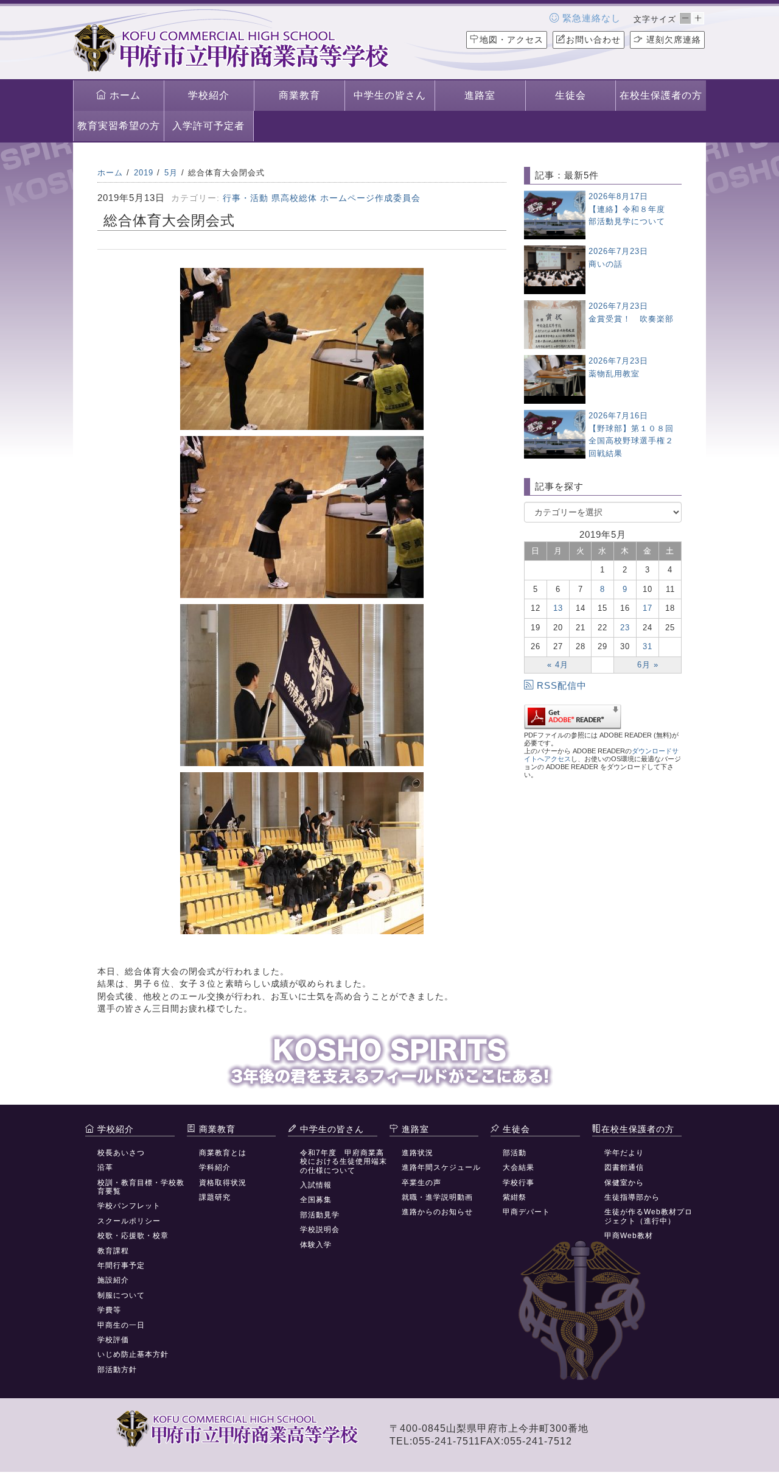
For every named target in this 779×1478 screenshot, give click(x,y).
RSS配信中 (562, 685)
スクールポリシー (129, 1221)
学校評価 (113, 1339)
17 (647, 608)
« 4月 (557, 664)
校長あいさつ (121, 1153)
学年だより (624, 1153)
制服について (121, 1295)
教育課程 (113, 1251)
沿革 (105, 1167)
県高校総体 (294, 198)
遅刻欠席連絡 (672, 39)
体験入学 (316, 1244)
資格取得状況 (222, 1182)
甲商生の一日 (121, 1325)
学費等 (109, 1310)
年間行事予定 (121, 1265)
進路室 (479, 95)
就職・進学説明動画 (437, 1197)
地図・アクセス (511, 39)
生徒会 (570, 95)
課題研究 (215, 1197)
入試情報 (316, 1185)
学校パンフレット (129, 1206)
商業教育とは (222, 1153)
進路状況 (417, 1153)
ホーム (124, 95)
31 (647, 646)
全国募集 (316, 1199)
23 (625, 627)
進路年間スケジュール (441, 1167)
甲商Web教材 (628, 1235)
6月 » (647, 664)
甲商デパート (526, 1212)
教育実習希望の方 (118, 126)
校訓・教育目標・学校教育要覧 (140, 1186)
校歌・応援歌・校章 (133, 1235)
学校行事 (518, 1182)
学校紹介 (208, 95)
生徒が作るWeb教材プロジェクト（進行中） (648, 1216)
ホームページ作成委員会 (370, 198)
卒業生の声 (421, 1182)
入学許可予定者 (208, 126)
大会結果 (518, 1167)
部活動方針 (117, 1369)
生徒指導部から (632, 1197)
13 (558, 608)
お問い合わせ (593, 39)
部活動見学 (320, 1215)
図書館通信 (624, 1167)
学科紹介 (215, 1167)
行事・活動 (245, 198)
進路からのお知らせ (437, 1212)
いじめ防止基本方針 (133, 1354)
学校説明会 (320, 1229)
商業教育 (299, 95)
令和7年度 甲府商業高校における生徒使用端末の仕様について (343, 1162)
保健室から (624, 1182)
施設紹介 (113, 1280)
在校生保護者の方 (661, 95)
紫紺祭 (514, 1197)
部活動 (514, 1153)
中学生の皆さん (390, 95)
